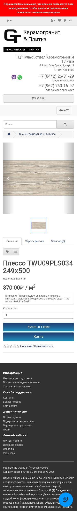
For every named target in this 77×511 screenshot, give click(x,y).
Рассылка (9, 453)
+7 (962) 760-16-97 (56, 86)
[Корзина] (65, 20)
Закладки (9, 449)
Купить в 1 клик (39, 327)
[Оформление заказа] (70, 20)
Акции (6, 429)
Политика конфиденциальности (21, 382)
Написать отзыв (43, 346)
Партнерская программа (17, 425)
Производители (12, 417)
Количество (10, 308)
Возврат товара (12, 401)
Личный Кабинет (13, 440)
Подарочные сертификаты (18, 421)
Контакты (8, 397)
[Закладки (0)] (59, 20)
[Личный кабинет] (53, 20)
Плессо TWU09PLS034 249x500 (37, 134)
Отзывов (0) (58, 241)
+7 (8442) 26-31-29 (56, 76)
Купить (39, 336)
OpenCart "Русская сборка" (33, 467)
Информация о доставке (17, 378)
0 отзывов (26, 346)
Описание (12, 241)
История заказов (13, 444)
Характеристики (34, 241)
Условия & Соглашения (17, 386)
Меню (62, 110)
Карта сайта (10, 406)
